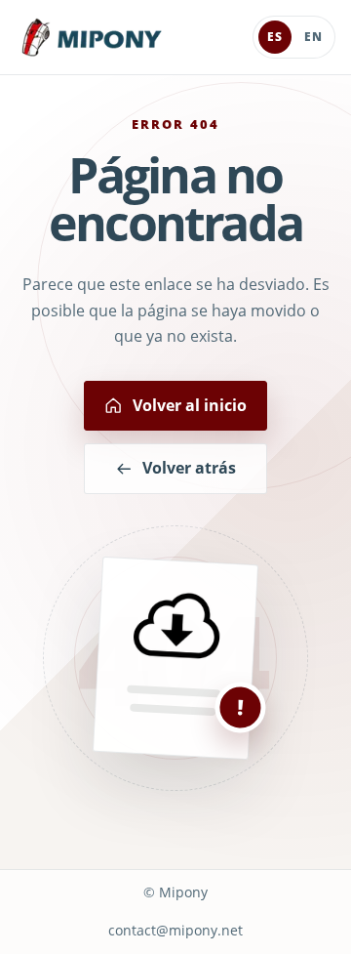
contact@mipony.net (175, 930)
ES (275, 36)
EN (313, 36)
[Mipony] (92, 37)
